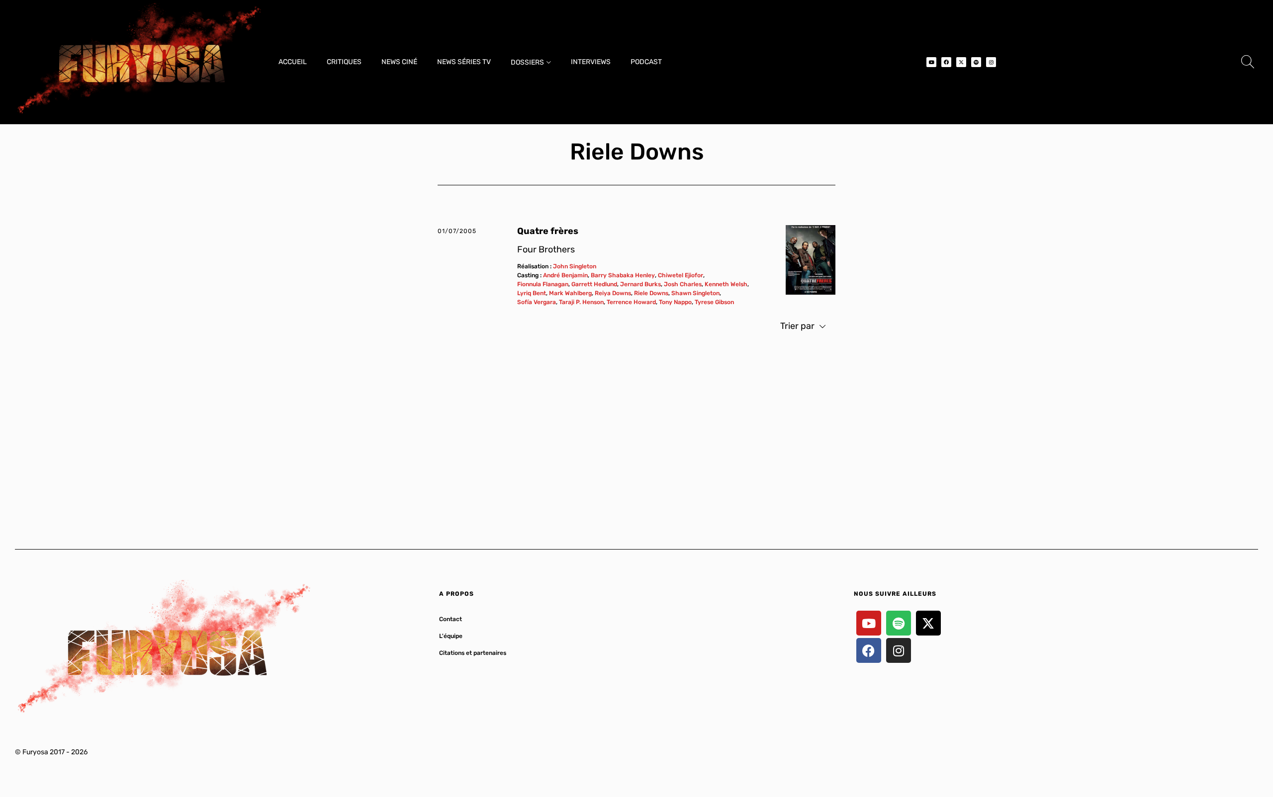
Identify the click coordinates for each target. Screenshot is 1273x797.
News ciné (399, 62)
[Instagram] (991, 62)
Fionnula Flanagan (542, 284)
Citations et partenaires (472, 652)
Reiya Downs (613, 293)
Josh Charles (683, 284)
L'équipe (450, 636)
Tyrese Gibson (714, 302)
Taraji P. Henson (581, 302)
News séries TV (464, 62)
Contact (450, 619)
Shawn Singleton (695, 293)
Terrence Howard (631, 302)
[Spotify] (976, 62)
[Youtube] (931, 62)
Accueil (292, 62)
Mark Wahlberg (570, 293)
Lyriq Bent (531, 293)
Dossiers (527, 62)
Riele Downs (651, 293)
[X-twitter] (961, 62)
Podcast (646, 62)
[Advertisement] (636, 434)
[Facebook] (946, 62)
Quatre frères (547, 231)
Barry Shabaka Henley (623, 275)
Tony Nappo (675, 302)
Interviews (591, 62)
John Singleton (574, 266)
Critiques (344, 62)
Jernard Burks (640, 284)
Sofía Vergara (536, 302)
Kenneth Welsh (726, 284)
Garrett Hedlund (594, 284)
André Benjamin (565, 275)
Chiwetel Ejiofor (680, 275)
